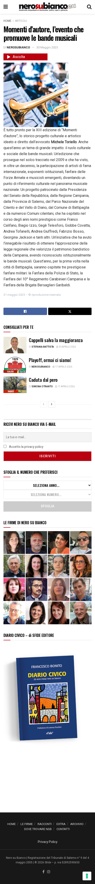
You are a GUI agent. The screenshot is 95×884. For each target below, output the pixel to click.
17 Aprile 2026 (63, 366)
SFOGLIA (47, 506)
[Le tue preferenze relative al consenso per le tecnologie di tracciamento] (87, 876)
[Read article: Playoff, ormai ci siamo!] (15, 365)
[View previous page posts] (43, 404)
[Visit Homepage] (47, 6)
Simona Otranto (42, 386)
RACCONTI (45, 824)
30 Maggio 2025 (47, 47)
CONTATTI (63, 829)
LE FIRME (27, 824)
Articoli (21, 21)
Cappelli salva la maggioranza (56, 340)
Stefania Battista (43, 347)
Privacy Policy (47, 841)
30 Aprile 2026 (67, 347)
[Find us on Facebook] (43, 872)
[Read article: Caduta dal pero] (15, 384)
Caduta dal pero (43, 379)
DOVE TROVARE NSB (38, 829)
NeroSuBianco (18, 47)
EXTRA (60, 824)
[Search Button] (89, 7)
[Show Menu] (5, 7)
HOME (11, 824)
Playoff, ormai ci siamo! (50, 360)
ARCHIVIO (76, 824)
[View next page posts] (51, 404)
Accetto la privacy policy (25, 446)
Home (7, 21)
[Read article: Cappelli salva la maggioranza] (15, 345)
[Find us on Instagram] (48, 872)
